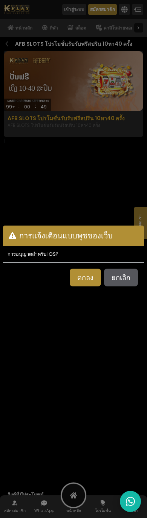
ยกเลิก (121, 277)
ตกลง (85, 277)
